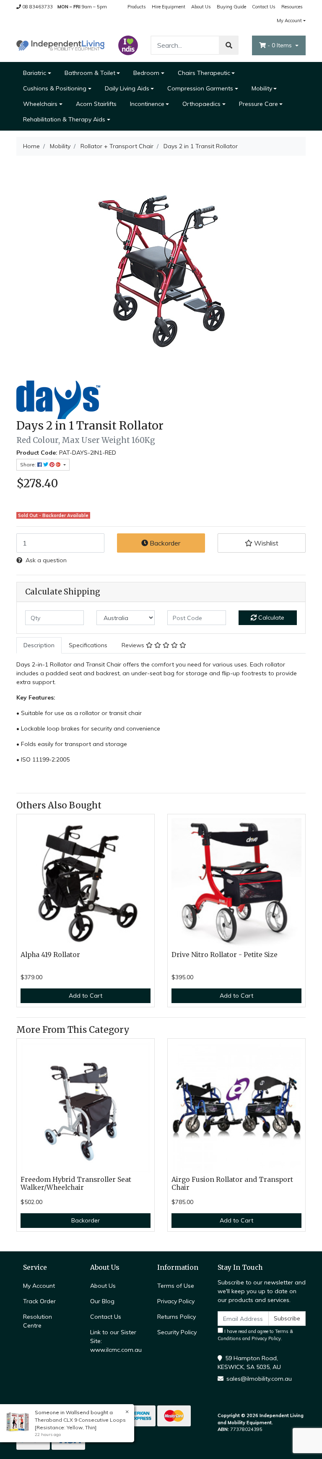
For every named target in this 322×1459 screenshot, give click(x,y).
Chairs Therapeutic (204, 73)
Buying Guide (231, 7)
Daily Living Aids (127, 88)
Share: (28, 464)
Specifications (88, 645)
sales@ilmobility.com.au (259, 1378)
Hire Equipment (168, 7)
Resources (292, 7)
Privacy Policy (176, 1301)
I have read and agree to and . (255, 1334)
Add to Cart (85, 995)
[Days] (58, 399)
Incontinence (147, 104)
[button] (262, 543)
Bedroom (146, 73)
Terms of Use (175, 1285)
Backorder (164, 543)
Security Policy (177, 1332)
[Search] (229, 45)
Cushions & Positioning (54, 88)
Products (136, 7)
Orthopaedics (201, 104)
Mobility (262, 88)
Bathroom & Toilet (90, 73)
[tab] (39, 645)
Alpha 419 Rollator (50, 955)
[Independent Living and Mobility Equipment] (60, 45)
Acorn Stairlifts (96, 104)
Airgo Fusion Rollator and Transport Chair (232, 1183)
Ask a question (46, 560)
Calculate (270, 617)
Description (39, 645)
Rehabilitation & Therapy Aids (64, 119)
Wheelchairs (40, 104)
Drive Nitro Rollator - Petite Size (224, 955)
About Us (201, 7)
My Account (289, 20)
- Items (280, 45)
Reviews (134, 645)
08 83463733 (37, 7)
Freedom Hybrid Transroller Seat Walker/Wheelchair (76, 1183)
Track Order (39, 1301)
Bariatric (34, 73)
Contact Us (263, 7)
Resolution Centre (37, 1321)
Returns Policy (176, 1316)
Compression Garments (200, 88)
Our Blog (102, 1301)
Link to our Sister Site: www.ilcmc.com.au (116, 1340)
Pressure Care (258, 104)
